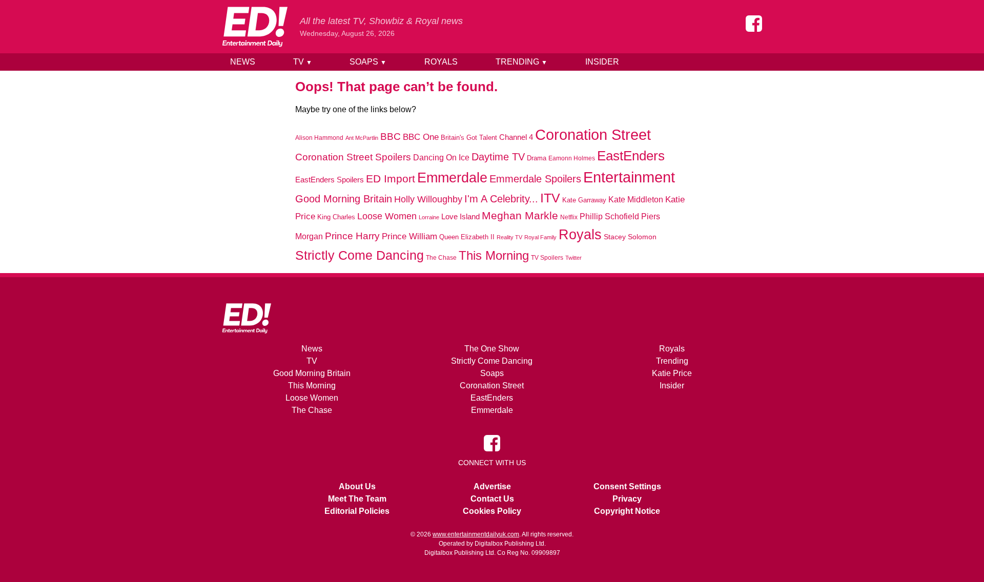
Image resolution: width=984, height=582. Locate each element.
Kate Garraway (584, 200)
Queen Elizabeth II (467, 237)
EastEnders (631, 156)
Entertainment (629, 177)
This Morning (494, 255)
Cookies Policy (492, 511)
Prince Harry (352, 236)
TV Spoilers (547, 257)
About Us (357, 486)
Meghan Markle (520, 216)
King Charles (336, 217)
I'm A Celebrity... (501, 198)
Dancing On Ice (441, 157)
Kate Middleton (635, 199)
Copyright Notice (627, 511)
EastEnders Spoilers (329, 179)
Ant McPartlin (361, 138)
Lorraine (429, 217)
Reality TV (509, 237)
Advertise (492, 486)
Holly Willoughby (428, 199)
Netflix (569, 217)
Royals (441, 61)
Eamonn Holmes (571, 158)
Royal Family (540, 237)
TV (302, 61)
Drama (536, 158)
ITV (550, 198)
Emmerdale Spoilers (535, 178)
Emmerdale (452, 177)
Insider (602, 61)
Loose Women (387, 216)
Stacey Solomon (630, 237)
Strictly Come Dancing (359, 255)
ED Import (390, 178)
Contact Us (492, 498)
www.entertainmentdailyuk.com (476, 534)
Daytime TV (498, 156)
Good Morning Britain (343, 198)
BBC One (421, 137)
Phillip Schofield (609, 216)
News (242, 61)
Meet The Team (357, 498)
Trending (521, 61)
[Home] (255, 26)
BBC (390, 136)
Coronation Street (593, 135)
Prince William (409, 236)
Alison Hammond (319, 137)
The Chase (441, 257)
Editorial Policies (356, 511)
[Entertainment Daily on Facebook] (754, 23)
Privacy (627, 498)
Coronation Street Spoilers (353, 157)
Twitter (573, 258)
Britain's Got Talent (469, 137)
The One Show (491, 348)
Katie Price (672, 373)
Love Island (460, 216)
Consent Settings (627, 486)
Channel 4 (516, 137)
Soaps (368, 61)
